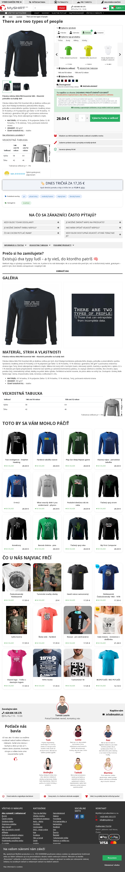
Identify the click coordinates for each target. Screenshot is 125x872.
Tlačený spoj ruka (77, 545)
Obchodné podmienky (11, 838)
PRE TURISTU (86, 2)
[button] (105, 8)
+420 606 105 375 (79, 6)
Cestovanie (37, 827)
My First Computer (108, 545)
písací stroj (33, 196)
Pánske (63, 33)
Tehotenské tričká (60, 838)
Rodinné (56, 827)
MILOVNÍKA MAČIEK (112, 2)
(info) (83, 187)
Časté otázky (7, 818)
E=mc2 (16, 502)
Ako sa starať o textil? (11, 829)
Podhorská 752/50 (103, 826)
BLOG (4, 816)
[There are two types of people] (32, 315)
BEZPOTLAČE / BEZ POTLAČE (108, 680)
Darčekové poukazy (41, 818)
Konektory (16, 545)
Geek (10, 17)
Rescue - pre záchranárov (78, 637)
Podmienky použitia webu (12, 840)
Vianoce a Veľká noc (61, 840)
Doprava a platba (9, 824)
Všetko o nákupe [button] (94, 13)
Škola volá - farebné (47, 637)
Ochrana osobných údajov (12, 835)
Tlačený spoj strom (108, 502)
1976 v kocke (47, 680)
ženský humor (75, 196)
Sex (54, 829)
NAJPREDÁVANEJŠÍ (76, 13)
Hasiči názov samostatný (78, 594)
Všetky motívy (39, 816)
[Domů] (3, 16)
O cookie (5, 843)
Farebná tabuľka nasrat (47, 460)
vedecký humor (47, 196)
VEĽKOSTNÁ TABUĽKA (89, 68)
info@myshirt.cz (114, 714)
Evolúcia (36, 835)
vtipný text (61, 196)
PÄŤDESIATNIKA (38, 2)
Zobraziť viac (62, 271)
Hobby (36, 843)
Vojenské (57, 843)
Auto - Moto (38, 821)
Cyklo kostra (16, 637)
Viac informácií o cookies (13, 867)
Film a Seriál (38, 838)
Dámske (76, 33)
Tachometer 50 (77, 680)
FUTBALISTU (63, 2)
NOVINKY (45, 13)
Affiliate (5, 832)
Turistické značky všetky (47, 594)
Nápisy (56, 816)
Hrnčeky (36, 824)
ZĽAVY (36, 13)
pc (24, 196)
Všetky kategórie (17, 13)
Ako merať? (6, 827)
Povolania (57, 818)
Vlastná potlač (59, 13)
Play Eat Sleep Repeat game (78, 460)
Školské (56, 835)
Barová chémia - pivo (47, 545)
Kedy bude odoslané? (89, 86)
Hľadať (62, 8)
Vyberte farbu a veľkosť (105, 118)
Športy (56, 832)
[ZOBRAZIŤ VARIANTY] (16, 443)
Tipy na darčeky (39, 813)
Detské (88, 33)
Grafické (19, 17)
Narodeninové (59, 813)
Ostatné (100, 33)
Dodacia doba (7, 821)
